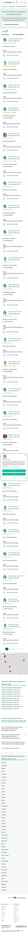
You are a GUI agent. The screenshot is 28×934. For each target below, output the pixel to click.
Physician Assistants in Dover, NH (10, 698)
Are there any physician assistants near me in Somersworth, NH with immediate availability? (13, 743)
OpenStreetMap (20, 673)
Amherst (3, 762)
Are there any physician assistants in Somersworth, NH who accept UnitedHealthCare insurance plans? (10, 736)
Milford (3, 844)
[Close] (25, 455)
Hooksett (3, 815)
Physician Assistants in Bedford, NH (10, 700)
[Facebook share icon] (16, 927)
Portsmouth (4, 870)
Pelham (3, 858)
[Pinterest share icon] (25, 927)
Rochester (4, 875)
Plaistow (3, 864)
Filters (5, 31)
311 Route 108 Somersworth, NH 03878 (12, 147)
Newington (4, 852)
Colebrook (4, 777)
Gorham (3, 803)
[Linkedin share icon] (21, 927)
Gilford (3, 800)
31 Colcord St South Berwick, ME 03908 (12, 425)
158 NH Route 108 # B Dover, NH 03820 (12, 402)
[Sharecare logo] (14, 926)
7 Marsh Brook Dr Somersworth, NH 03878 (12, 221)
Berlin (2, 771)
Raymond (3, 872)
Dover (3, 789)
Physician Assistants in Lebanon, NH (10, 690)
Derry (2, 786)
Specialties (11, 6)
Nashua (3, 846)
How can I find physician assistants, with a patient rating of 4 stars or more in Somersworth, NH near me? (12, 728)
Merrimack (4, 841)
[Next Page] (23, 649)
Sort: (18, 34)
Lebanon (3, 829)
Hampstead (4, 806)
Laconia (3, 823)
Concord (3, 780)
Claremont (4, 774)
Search (17, 2)
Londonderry (4, 835)
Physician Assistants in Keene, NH (10, 704)
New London (4, 849)
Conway (3, 783)
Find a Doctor (4, 6)
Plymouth (3, 867)
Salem (3, 878)
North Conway (5, 855)
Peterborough (4, 861)
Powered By (11, 898)
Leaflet (15, 673)
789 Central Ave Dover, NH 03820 (10, 450)
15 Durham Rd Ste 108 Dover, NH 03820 (12, 52)
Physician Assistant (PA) (21, 6)
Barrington (4, 765)
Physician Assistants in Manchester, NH (11, 687)
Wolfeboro (4, 890)
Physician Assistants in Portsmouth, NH (11, 696)
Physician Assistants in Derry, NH (10, 708)
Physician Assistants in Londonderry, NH (11, 706)
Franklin (3, 797)
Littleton (3, 832)
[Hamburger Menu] (4, 2)
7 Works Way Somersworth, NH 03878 (11, 123)
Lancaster (3, 826)
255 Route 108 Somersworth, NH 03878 (12, 172)
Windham (3, 887)
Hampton (3, 809)
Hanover (3, 812)
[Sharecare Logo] (10, 2)
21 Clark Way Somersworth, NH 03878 (11, 195)
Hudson (3, 817)
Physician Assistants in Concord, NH (10, 692)
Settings (14, 477)
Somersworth (4, 881)
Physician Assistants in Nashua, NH (10, 694)
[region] (14, 467)
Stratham (3, 884)
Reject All (14, 470)
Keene (3, 820)
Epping (3, 791)
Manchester (4, 838)
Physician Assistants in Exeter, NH (10, 702)
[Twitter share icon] (23, 927)
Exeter (3, 794)
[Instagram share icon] (19, 927)
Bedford (3, 768)
